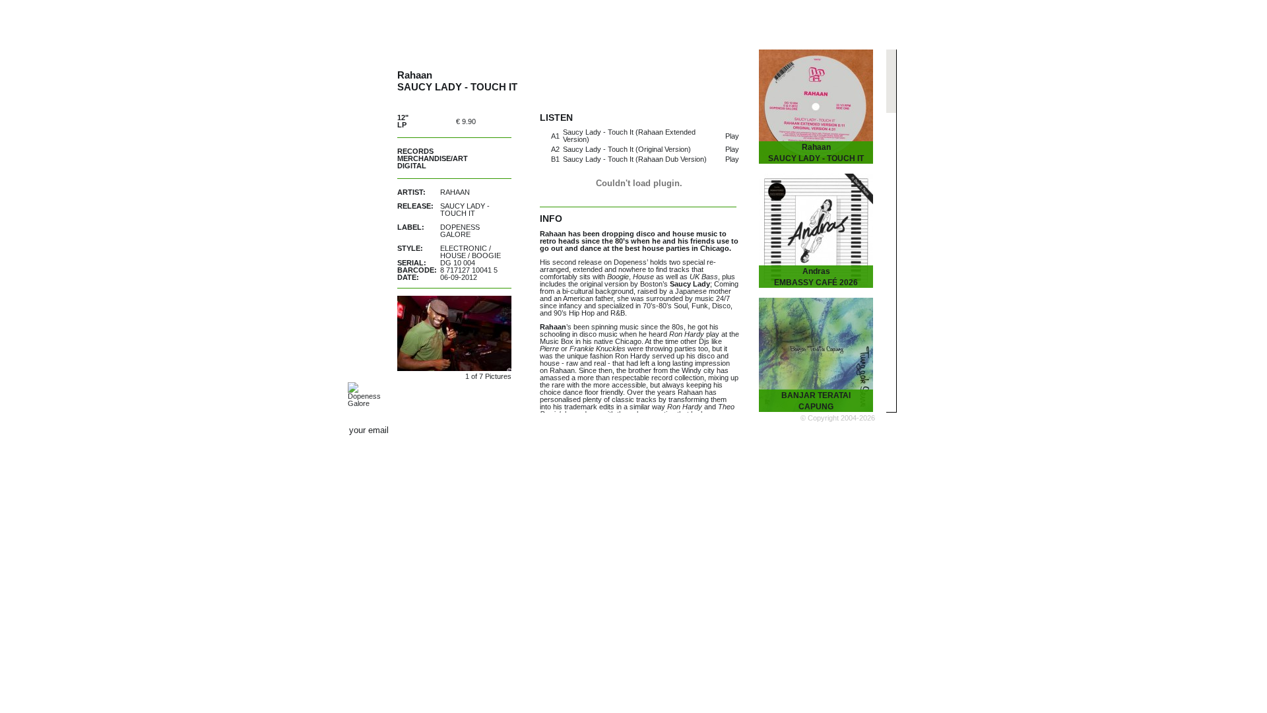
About (849, 21)
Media (789, 21)
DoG (360, 19)
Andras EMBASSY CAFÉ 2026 (816, 277)
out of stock (498, 121)
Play (732, 136)
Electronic (463, 248)
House (453, 255)
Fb (808, 429)
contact (783, 431)
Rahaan (455, 192)
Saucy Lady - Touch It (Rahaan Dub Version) (635, 159)
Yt (854, 429)
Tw (823, 429)
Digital (411, 166)
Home (457, 21)
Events (668, 21)
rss (869, 429)
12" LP (402, 121)
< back (747, 64)
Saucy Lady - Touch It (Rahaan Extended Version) (629, 135)
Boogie (486, 255)
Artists (520, 21)
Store (731, 21)
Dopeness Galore (460, 230)
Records (415, 151)
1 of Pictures (488, 376)
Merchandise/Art (432, 158)
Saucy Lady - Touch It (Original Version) (627, 149)
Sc (838, 429)
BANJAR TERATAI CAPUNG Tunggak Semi (816, 407)
